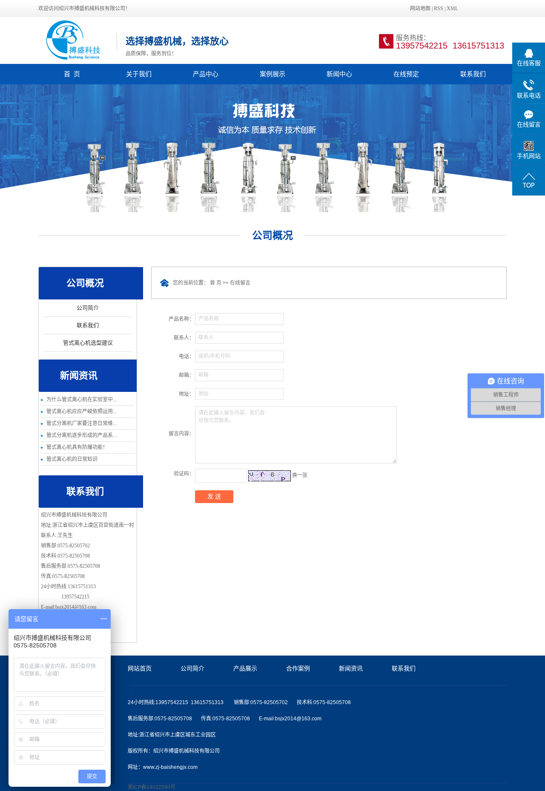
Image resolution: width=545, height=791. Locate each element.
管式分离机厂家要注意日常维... (81, 423)
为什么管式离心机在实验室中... (81, 400)
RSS (438, 9)
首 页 (72, 74)
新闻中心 (339, 74)
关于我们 (139, 74)
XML (452, 9)
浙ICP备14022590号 (151, 787)
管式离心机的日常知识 (72, 459)
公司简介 (88, 308)
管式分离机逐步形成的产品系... (81, 435)
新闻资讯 (351, 668)
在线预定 (406, 74)
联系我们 (473, 74)
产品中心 (205, 74)
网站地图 (420, 9)
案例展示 (272, 74)
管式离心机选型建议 (88, 342)
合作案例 (298, 668)
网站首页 (140, 668)
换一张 (299, 475)
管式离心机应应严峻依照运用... (81, 411)
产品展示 (245, 668)
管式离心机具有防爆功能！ (77, 447)
